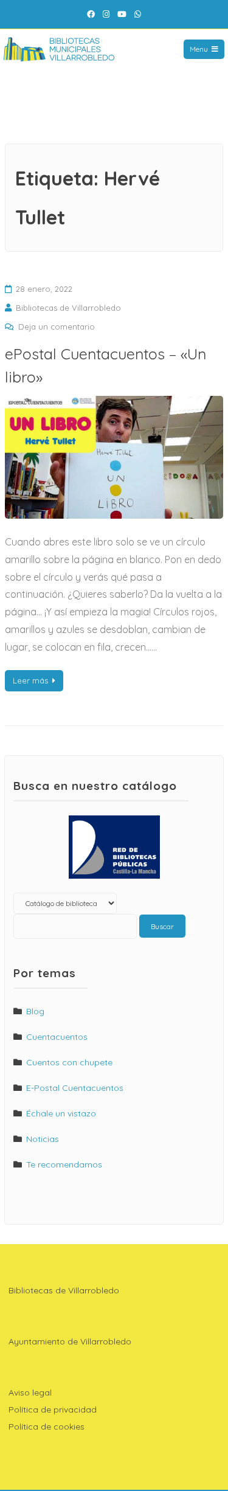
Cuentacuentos (57, 1036)
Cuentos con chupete (69, 1062)
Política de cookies (47, 1426)
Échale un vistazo (61, 1113)
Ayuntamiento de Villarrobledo (70, 1341)
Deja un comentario (56, 326)
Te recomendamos (64, 1164)
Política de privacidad (53, 1409)
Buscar (162, 926)
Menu (199, 49)
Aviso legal (30, 1392)
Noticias (42, 1138)
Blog (35, 1011)
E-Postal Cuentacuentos (74, 1087)
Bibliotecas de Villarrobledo (68, 308)
